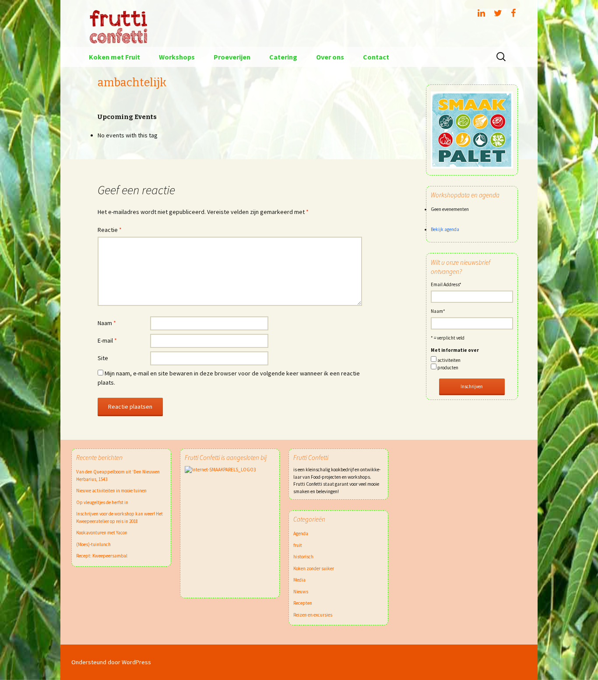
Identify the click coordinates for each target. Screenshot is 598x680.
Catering (283, 57)
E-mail (107, 340)
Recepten (302, 603)
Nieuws (300, 592)
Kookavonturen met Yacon (101, 532)
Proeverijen (232, 57)
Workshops (177, 57)
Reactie (110, 230)
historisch (303, 557)
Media (299, 580)
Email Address (446, 284)
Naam (107, 323)
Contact (376, 57)
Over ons (330, 57)
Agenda (300, 533)
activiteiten (449, 360)
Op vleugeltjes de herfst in (102, 502)
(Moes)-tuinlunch (93, 544)
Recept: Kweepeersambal (101, 556)
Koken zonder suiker (313, 568)
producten (447, 368)
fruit (297, 545)
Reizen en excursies (312, 615)
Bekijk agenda (445, 229)
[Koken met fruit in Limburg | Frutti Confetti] (299, 23)
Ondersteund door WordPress (111, 662)
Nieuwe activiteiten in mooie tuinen (111, 490)
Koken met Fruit (114, 57)
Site (103, 358)
